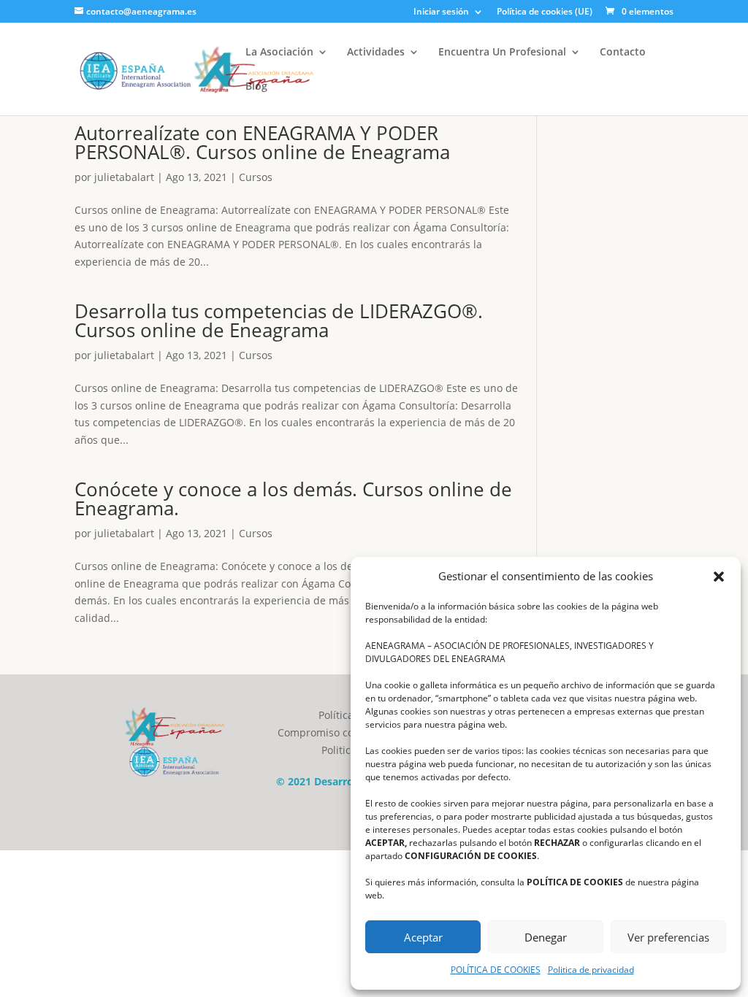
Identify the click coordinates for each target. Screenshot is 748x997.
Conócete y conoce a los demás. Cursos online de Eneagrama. (293, 498)
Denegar (545, 937)
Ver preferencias (668, 937)
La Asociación (279, 52)
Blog (256, 87)
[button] (718, 576)
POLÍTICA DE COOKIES (496, 969)
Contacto (623, 52)
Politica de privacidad (591, 969)
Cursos (255, 177)
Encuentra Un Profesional (502, 52)
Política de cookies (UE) (544, 12)
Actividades (376, 52)
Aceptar (423, 937)
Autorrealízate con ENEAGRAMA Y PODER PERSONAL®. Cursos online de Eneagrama (262, 142)
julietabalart (124, 177)
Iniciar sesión (441, 12)
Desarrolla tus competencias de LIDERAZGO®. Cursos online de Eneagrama (279, 320)
